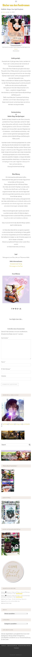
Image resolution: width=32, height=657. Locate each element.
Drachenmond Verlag (16, 264)
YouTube (5, 424)
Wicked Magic (8, 603)
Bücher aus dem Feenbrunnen (16, 5)
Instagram (18, 424)
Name (3, 362)
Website (3, 376)
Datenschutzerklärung (12, 645)
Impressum (3, 645)
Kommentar (5, 338)
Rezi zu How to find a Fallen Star (12, 601)
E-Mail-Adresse (6, 369)
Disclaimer (16, 648)
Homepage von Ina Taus (16, 266)
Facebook (11, 424)
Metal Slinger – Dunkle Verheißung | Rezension (15, 599)
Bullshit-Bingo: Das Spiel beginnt (12, 9)
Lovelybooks (26, 424)
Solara (4, 12)
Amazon (16, 49)
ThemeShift (19, 654)
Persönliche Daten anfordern (24, 645)
